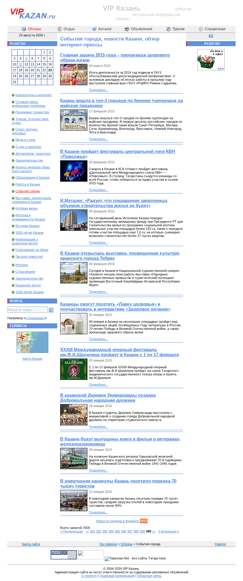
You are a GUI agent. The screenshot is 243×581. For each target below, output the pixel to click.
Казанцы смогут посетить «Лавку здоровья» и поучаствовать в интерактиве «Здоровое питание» (115, 306)
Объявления (141, 29)
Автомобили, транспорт (33, 153)
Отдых (69, 29)
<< (87, 531)
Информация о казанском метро (25, 241)
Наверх (220, 544)
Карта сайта (31, 544)
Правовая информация (117, 575)
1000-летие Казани (29, 232)
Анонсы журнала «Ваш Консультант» (31, 169)
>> (154, 531)
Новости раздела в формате (121, 521)
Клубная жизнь (26, 208)
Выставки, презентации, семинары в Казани (32, 200)
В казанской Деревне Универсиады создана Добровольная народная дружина (108, 398)
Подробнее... (98, 90)
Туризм (178, 29)
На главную (108, 544)
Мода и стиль (25, 139)
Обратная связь (149, 575)
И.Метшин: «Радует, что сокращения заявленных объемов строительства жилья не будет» (113, 203)
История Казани (27, 225)
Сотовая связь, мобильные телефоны (28, 103)
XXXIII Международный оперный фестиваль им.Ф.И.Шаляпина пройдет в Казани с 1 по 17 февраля (119, 352)
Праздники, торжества (32, 112)
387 (129, 531)
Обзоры (34, 29)
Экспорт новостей (29, 256)
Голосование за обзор (31, 249)
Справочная (215, 29)
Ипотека (21, 265)
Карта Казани (32, 358)
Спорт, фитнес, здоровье (25, 131)
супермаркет (35, 318)
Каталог (105, 29)
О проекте (89, 575)
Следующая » (168, 531)
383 (105, 531)
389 (142, 531)
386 (123, 531)
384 (111, 531)
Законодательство (29, 160)
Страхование (25, 271)
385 (117, 531)
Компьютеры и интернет (33, 95)
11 (20, 64)
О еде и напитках (28, 147)
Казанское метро (28, 285)
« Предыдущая (71, 531)
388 (136, 531)
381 (92, 531)
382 (98, 531)
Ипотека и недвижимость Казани (28, 217)
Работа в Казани (27, 184)
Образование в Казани (32, 177)
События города (27, 191)
